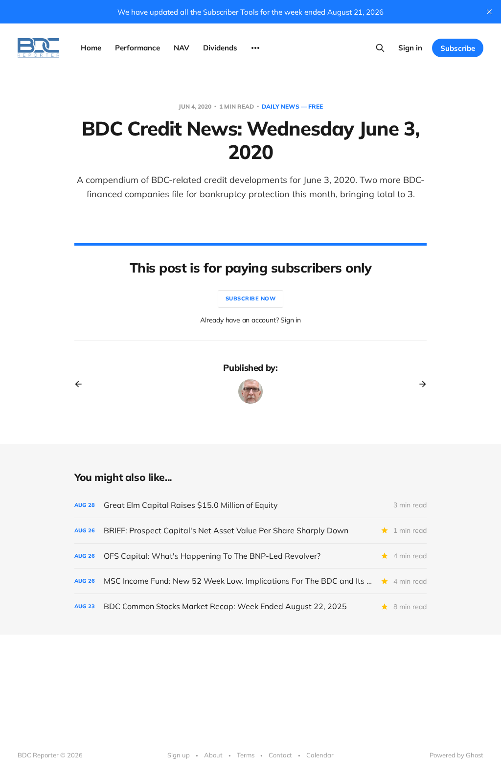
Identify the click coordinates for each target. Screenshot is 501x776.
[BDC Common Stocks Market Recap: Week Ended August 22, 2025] (250, 606)
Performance (137, 47)
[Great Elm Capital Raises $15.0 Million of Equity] (250, 505)
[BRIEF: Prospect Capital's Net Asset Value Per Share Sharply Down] (250, 530)
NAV (181, 47)
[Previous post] (81, 384)
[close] (489, 12)
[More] (255, 48)
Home (91, 47)
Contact (280, 755)
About (213, 755)
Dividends (220, 47)
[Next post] (419, 384)
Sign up (178, 755)
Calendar (320, 755)
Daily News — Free (292, 106)
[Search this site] (380, 48)
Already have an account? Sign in (250, 320)
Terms (245, 755)
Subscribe (457, 48)
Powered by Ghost (456, 755)
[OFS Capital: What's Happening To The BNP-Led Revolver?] (250, 556)
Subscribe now (251, 298)
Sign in (410, 47)
